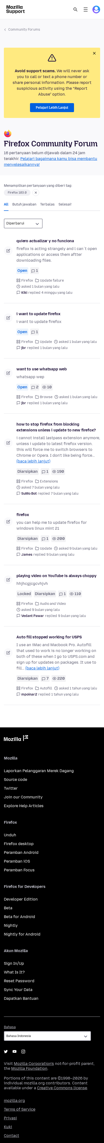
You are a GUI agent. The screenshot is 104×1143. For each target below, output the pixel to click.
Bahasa (10, 1027)
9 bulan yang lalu (60, 555)
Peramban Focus (19, 870)
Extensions (49, 481)
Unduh (10, 835)
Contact (11, 1135)
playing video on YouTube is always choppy (56, 575)
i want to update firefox (38, 314)
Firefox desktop (19, 843)
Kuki (8, 1127)
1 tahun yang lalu (65, 694)
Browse (46, 397)
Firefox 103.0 (17, 192)
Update (46, 342)
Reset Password (19, 981)
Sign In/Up (14, 963)
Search (75, 9)
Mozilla (16, 739)
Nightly (11, 925)
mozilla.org (14, 1100)
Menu (85, 9)
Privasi (10, 1118)
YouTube (14, 1052)
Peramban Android (21, 852)
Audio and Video (53, 604)
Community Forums (24, 29)
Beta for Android (19, 916)
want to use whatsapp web (41, 369)
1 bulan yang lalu (53, 348)
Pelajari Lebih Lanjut (52, 108)
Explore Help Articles (24, 806)
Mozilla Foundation (29, 1068)
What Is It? (14, 972)
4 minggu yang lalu (56, 293)
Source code (15, 779)
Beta (8, 908)
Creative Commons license (62, 1088)
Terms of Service (19, 1109)
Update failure (52, 280)
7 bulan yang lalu (64, 493)
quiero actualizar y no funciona (45, 241)
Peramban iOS (17, 861)
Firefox (27, 280)
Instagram (23, 1052)
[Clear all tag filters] (35, 192)
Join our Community (23, 797)
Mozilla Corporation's (34, 1063)
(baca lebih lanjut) (33, 461)
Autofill (46, 688)
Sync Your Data (18, 989)
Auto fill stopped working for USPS (49, 637)
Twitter (11, 788)
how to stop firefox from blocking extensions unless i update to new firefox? (56, 427)
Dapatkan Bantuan (21, 998)
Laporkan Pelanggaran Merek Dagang (39, 770)
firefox (22, 514)
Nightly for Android (22, 934)
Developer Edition (21, 899)
